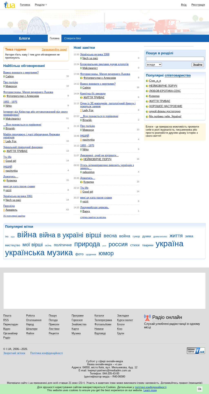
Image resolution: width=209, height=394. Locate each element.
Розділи (39, 4)
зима (189, 236)
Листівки (54, 328)
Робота (30, 315)
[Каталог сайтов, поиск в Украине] (196, 349)
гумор (136, 236)
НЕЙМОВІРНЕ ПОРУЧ (163, 85)
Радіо (6, 337)
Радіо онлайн (167, 317)
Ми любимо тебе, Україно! (165, 116)
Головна (25, 4)
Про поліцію (10, 82)
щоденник (91, 254)
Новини (98, 328)
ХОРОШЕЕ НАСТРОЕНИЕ (165, 106)
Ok (199, 389)
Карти (75, 328)
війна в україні (61, 235)
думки (146, 236)
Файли (30, 333)
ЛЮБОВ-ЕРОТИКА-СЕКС (165, 90)
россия (118, 244)
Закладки (123, 315)
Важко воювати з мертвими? (21, 72)
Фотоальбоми (102, 324)
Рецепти (54, 333)
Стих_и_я (155, 80)
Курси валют (125, 320)
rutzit (8, 190)
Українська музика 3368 (94, 54)
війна (27, 234)
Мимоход (11, 86)
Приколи (54, 324)
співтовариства (178, 75)
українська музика (39, 252)
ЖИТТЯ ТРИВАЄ (159, 101)
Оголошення (33, 320)
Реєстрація (198, 4)
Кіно (119, 328)
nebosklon (88, 172)
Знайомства (79, 324)
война (124, 236)
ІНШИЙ (7, 166)
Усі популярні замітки (14, 216)
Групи (120, 333)
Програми (77, 315)
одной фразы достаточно (164, 111)
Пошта (7, 315)
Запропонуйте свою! (54, 49)
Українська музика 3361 (17, 196)
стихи (135, 245)
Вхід (184, 4)
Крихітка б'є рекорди (93, 93)
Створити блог (72, 38)
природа (87, 244)
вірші (93, 235)
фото (79, 254)
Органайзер (10, 333)
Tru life (7, 157)
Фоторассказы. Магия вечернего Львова (28, 92)
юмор (106, 253)
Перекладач (10, 324)
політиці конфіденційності (151, 387)
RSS (6, 320)
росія (104, 246)
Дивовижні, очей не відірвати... (99, 155)
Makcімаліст (13, 118)
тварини (147, 245)
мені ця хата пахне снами (19, 186)
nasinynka (12, 170)
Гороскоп (77, 320)
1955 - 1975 (10, 101)
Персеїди (9, 206)
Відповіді (100, 333)
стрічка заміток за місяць (93, 217)
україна (169, 243)
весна (110, 235)
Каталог (99, 315)
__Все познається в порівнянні (22, 124)
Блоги (121, 324)
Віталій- (10, 128)
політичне (63, 245)
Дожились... (10, 176)
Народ (30, 324)
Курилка (154, 96)
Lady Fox (11, 141)
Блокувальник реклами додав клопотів (104, 64)
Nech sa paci (13, 200)
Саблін (10, 76)
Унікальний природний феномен (23, 147)
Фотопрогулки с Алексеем (23, 96)
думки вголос (160, 236)
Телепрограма (103, 320)
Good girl (11, 160)
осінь (48, 245)
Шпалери (31, 328)
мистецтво (12, 245)
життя (176, 235)
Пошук (53, 315)
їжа (6, 236)
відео (13, 237)
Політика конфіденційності (46, 353)
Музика (76, 333)
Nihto (9, 105)
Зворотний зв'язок (14, 353)
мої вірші (32, 244)
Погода (53, 320)
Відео (6, 328)
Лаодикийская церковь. (94, 207)
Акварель (11, 209)
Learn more (150, 390)
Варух (86, 211)
